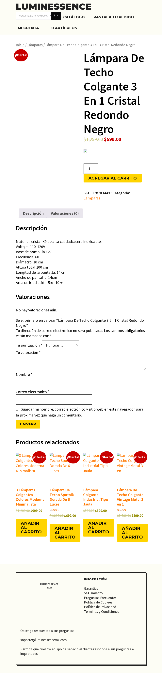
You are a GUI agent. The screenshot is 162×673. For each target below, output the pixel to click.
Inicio (20, 44)
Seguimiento (93, 593)
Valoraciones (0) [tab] (65, 213)
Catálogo (74, 17)
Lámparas (35, 44)
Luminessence (53, 6)
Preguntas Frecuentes (100, 597)
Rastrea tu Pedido (113, 17)
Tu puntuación (29, 345)
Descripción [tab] (33, 213)
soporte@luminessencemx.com (43, 639)
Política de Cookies (98, 602)
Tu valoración (28, 352)
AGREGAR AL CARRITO (113, 178)
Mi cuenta (28, 28)
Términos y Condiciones (101, 611)
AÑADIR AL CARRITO (31, 528)
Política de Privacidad (100, 606)
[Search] (56, 16)
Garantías (91, 588)
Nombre (24, 374)
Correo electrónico (32, 391)
